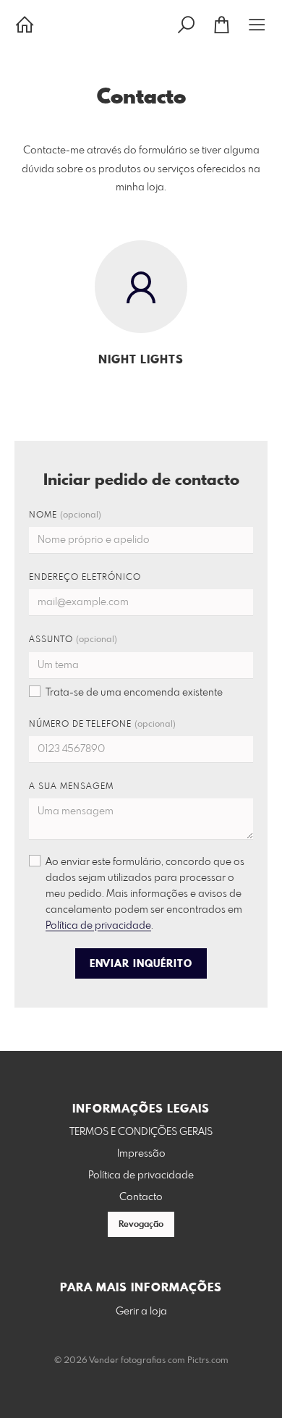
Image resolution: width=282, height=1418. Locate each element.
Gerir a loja (141, 1312)
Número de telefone (102, 724)
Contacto (141, 1197)
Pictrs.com (207, 1360)
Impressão (141, 1154)
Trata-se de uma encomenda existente (134, 693)
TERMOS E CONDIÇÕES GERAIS (141, 1132)
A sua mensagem (71, 786)
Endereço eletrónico (85, 577)
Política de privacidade (98, 926)
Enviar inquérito (141, 964)
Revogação (141, 1224)
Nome (65, 515)
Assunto (73, 640)
